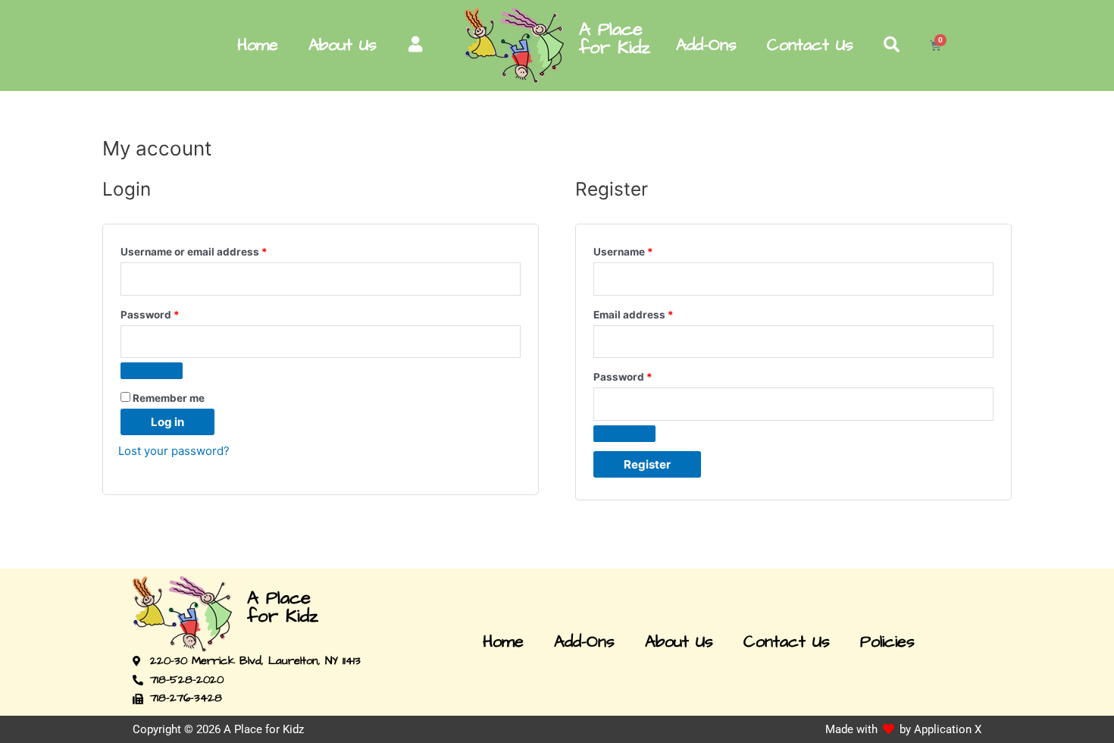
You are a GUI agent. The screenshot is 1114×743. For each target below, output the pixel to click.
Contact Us (810, 45)
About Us (342, 45)
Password (172, 313)
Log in (167, 422)
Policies (887, 642)
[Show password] (151, 370)
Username (646, 250)
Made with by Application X (903, 729)
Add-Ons (706, 45)
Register (647, 464)
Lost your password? (174, 451)
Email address (656, 313)
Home (257, 45)
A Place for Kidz (614, 39)
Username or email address (216, 250)
